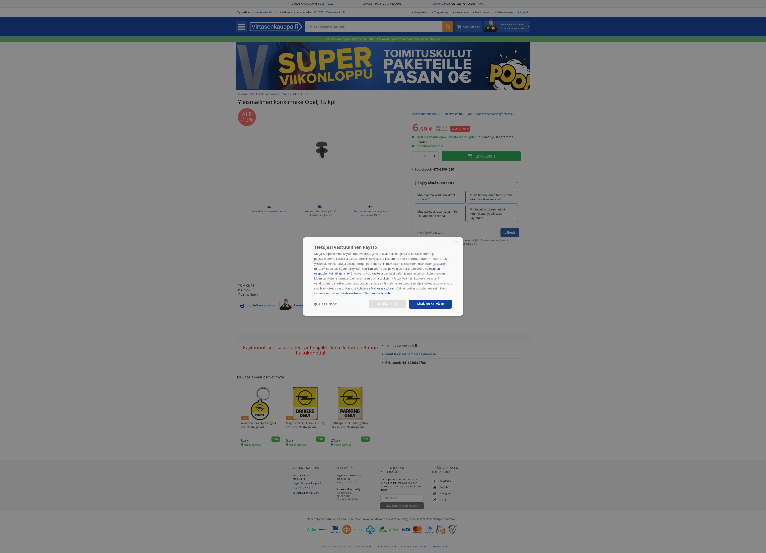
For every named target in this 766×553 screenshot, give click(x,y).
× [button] (456, 242)
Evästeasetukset (351, 293)
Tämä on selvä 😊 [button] (430, 304)
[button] (325, 304)
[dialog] (383, 276)
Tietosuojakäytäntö (377, 293)
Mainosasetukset (382, 288)
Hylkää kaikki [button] (387, 304)
